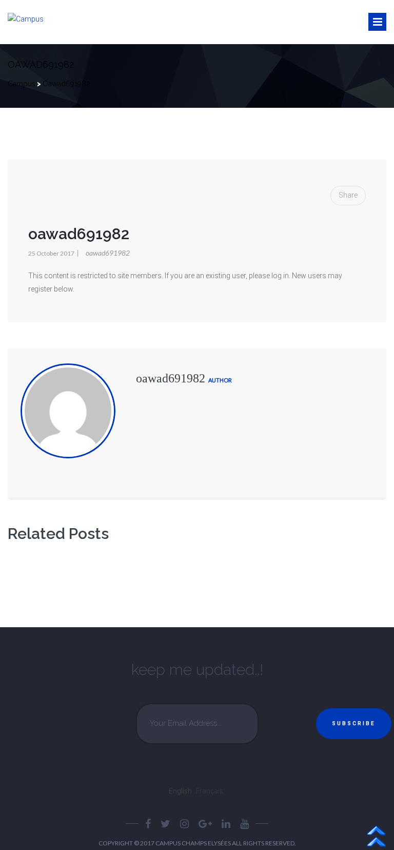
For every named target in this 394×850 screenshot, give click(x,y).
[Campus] (26, 19)
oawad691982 (103, 252)
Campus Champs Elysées (193, 843)
